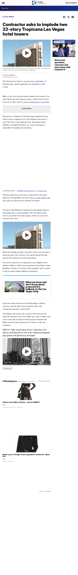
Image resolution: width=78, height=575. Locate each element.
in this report (31, 258)
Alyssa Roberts (10, 75)
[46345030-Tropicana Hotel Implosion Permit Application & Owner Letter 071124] (27, 159)
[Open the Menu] (3, 3)
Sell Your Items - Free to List (26, 381)
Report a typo (7, 368)
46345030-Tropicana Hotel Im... (26, 191)
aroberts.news (42, 191)
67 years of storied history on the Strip (35, 102)
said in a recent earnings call (40, 197)
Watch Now (71, 3)
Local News (8, 17)
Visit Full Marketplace (44, 381)
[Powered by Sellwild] (48, 491)
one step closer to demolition (33, 81)
